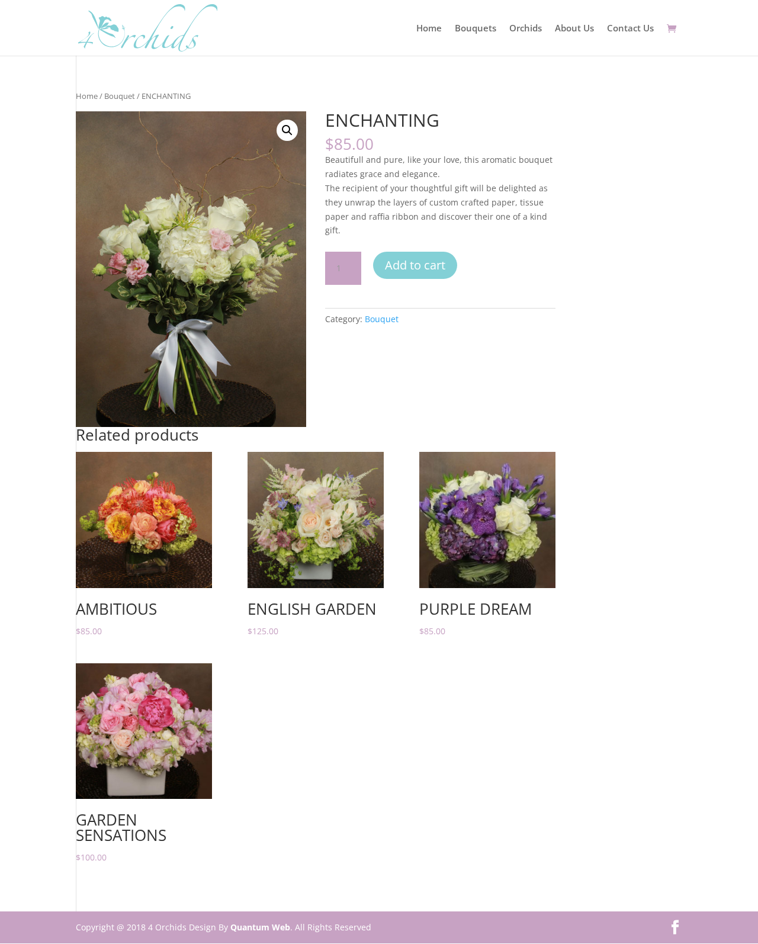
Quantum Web (260, 927)
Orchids (525, 29)
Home (429, 29)
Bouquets (475, 29)
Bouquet (119, 96)
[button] (287, 130)
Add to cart (415, 265)
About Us (574, 29)
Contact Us (630, 29)
